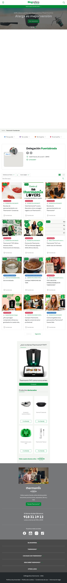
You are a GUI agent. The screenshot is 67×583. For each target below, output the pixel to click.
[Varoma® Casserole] (41, 403)
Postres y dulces (51, 312)
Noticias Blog (7, 201)
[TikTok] (42, 533)
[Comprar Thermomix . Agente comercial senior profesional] (33, 304)
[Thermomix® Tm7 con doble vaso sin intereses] (55, 230)
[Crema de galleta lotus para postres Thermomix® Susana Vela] (55, 304)
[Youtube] (30, 533)
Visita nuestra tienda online (33, 6)
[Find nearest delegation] (3, 2)
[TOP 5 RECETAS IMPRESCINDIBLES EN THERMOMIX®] (55, 267)
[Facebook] (24, 533)
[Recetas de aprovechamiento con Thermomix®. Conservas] (12, 192)
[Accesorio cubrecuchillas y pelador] (25, 403)
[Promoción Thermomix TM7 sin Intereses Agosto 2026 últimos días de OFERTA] (33, 230)
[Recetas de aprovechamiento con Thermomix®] (55, 192)
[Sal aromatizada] (12, 267)
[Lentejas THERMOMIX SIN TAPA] (33, 267)
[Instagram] (36, 533)
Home (3, 130)
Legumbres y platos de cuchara (34, 275)
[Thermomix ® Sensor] (41, 433)
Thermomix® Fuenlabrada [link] (13, 130)
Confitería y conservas (9, 275)
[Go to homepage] (33, 2)
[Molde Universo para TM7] (25, 433)
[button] (63, 2)
